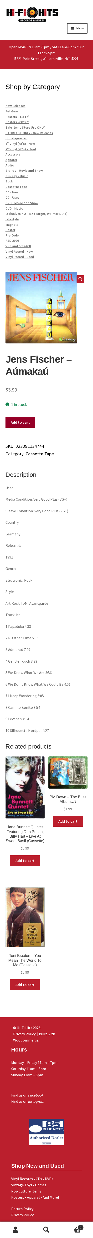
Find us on (27, 1095)
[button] (80, 279)
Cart (71, 1225)
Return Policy (22, 1208)
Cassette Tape (40, 454)
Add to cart (20, 422)
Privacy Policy (22, 1215)
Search (46, 1230)
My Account (15, 1230)
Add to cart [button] (25, 860)
